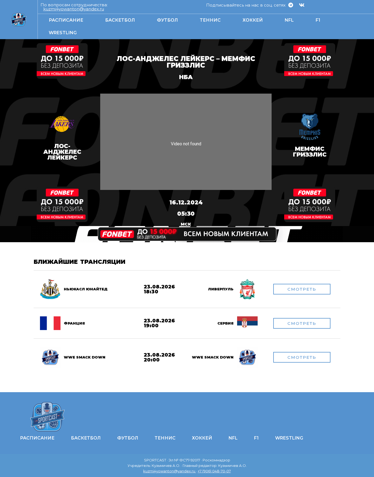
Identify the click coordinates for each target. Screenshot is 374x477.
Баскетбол (120, 20)
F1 (318, 20)
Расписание (66, 20)
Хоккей (253, 20)
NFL (289, 20)
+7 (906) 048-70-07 (214, 471)
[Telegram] (290, 5)
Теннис (210, 20)
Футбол (167, 20)
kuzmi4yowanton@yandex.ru (73, 8)
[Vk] (302, 5)
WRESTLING (63, 32)
